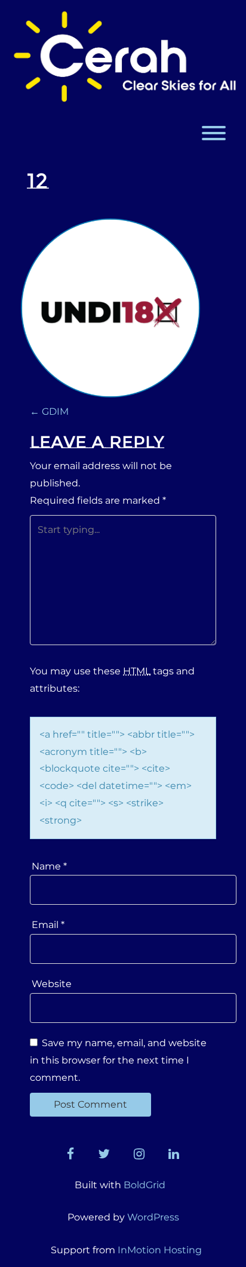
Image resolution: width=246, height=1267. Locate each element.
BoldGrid (144, 1185)
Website (52, 983)
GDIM (49, 411)
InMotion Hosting (160, 1250)
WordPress (153, 1217)
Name (49, 866)
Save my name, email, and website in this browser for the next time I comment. (118, 1060)
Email (48, 924)
